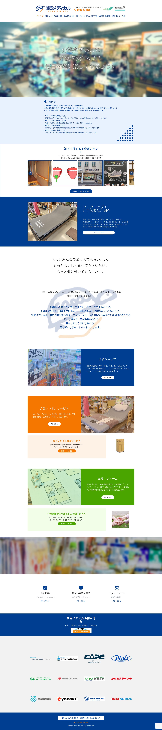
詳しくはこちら (99, 232)
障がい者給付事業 (91, 16)
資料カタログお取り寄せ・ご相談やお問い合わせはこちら (81, 718)
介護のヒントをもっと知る (81, 191)
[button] (30, 173)
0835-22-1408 (83, 9)
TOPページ (40, 16)
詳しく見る (107, 377)
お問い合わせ (116, 16)
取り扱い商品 (58, 16)
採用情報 (107, 16)
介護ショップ (49, 16)
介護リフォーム (80, 16)
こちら (105, 118)
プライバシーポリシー (81, 722)
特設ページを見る (66, 451)
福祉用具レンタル (69, 16)
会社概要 (101, 16)
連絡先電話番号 (65, 110)
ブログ (123, 16)
